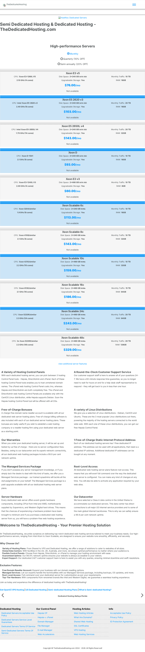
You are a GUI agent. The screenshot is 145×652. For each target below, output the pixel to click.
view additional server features (72, 363)
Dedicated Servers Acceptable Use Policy (17, 614)
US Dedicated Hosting (36, 589)
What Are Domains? (83, 617)
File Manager (44, 626)
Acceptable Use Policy (120, 613)
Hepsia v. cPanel (45, 617)
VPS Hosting (80, 630)
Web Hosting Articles (83, 613)
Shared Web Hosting (83, 621)
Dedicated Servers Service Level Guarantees (16, 620)
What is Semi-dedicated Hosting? (95, 589)
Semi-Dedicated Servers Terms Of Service (17, 631)
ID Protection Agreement (121, 621)
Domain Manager (46, 621)
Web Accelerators (46, 634)
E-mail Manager (45, 630)
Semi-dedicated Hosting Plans (62, 589)
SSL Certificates (81, 626)
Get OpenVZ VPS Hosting (12, 589)
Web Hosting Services (84, 634)
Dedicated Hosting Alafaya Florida (72, 596)
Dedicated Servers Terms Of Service (18, 626)
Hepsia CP (42, 613)
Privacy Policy (116, 617)
